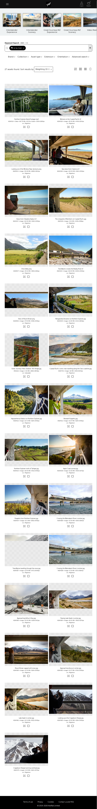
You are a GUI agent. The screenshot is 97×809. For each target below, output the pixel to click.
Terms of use (28, 802)
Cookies (51, 802)
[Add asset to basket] (28, 127)
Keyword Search (16, 42)
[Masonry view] (75, 69)
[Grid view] (80, 69)
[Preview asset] (26, 100)
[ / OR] (24, 43)
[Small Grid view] (85, 69)
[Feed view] (90, 69)
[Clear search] (90, 48)
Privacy (40, 802)
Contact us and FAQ (66, 802)
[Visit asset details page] (24, 127)
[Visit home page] (48, 4)
